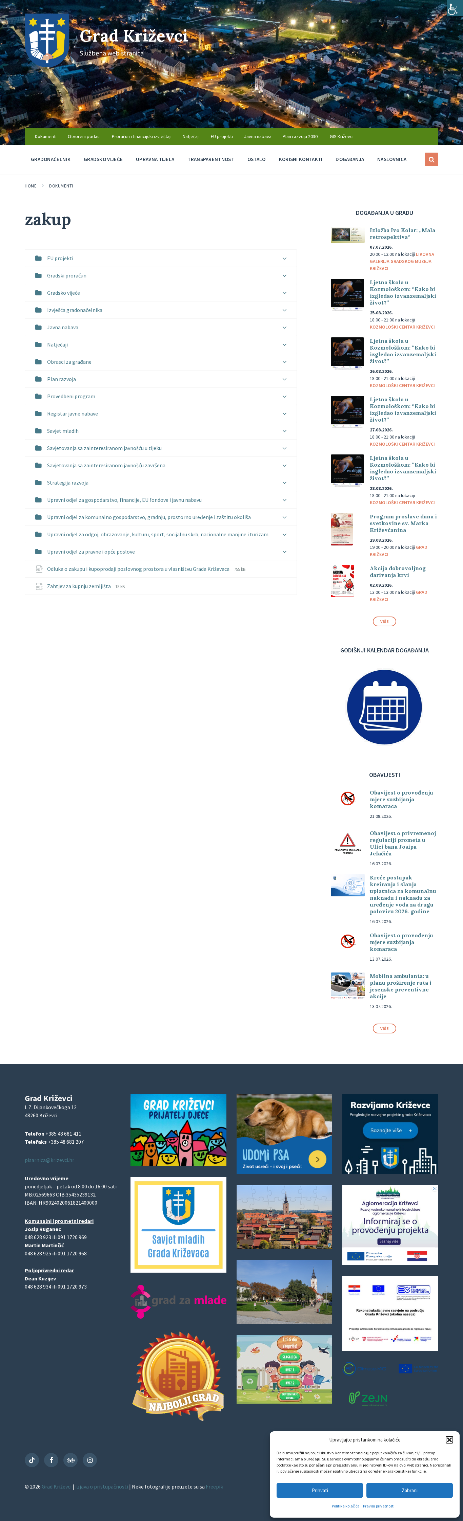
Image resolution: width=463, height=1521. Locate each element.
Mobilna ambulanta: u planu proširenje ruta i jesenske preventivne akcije (400, 986)
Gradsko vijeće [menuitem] (103, 159)
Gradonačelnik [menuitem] (51, 159)
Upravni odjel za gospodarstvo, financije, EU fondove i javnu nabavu (124, 499)
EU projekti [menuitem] (222, 136)
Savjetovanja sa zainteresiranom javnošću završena (106, 465)
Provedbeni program (71, 396)
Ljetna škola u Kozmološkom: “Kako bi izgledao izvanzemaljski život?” (403, 292)
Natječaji (57, 344)
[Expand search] (431, 159)
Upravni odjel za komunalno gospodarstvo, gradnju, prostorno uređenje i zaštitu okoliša (149, 517)
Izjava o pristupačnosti (102, 1486)
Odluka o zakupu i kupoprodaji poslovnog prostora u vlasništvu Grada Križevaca (138, 568)
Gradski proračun (66, 275)
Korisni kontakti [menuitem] (301, 159)
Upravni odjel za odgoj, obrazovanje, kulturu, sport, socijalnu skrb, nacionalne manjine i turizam (157, 534)
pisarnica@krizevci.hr (49, 1160)
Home (31, 186)
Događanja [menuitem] (350, 159)
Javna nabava (62, 327)
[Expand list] (284, 258)
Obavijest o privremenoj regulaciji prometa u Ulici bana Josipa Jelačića (403, 843)
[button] (449, 1439)
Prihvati (320, 1490)
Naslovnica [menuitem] (391, 159)
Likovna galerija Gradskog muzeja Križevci (402, 261)
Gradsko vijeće (63, 292)
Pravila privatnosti (379, 1505)
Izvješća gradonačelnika (74, 310)
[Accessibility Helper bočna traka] (455, 8)
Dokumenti (61, 186)
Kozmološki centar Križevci (402, 327)
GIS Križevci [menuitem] (342, 136)
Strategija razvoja (67, 482)
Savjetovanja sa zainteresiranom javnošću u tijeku (104, 448)
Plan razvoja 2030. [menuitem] (301, 136)
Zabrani (410, 1490)
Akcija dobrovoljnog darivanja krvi (398, 571)
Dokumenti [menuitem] (46, 136)
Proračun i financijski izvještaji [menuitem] (142, 136)
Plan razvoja (61, 379)
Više (384, 621)
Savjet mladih (63, 430)
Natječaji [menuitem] (191, 136)
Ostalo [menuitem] (256, 159)
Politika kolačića (346, 1505)
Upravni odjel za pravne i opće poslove (91, 551)
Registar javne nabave (72, 413)
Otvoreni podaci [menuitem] (84, 136)
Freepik (214, 1486)
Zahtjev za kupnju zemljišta (79, 586)
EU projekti (60, 258)
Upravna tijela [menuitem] (155, 159)
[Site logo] (47, 65)
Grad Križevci (134, 35)
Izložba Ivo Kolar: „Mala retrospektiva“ (402, 233)
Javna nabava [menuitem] (257, 136)
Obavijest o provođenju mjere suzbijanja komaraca (401, 799)
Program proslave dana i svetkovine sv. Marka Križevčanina (403, 523)
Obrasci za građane (69, 361)
